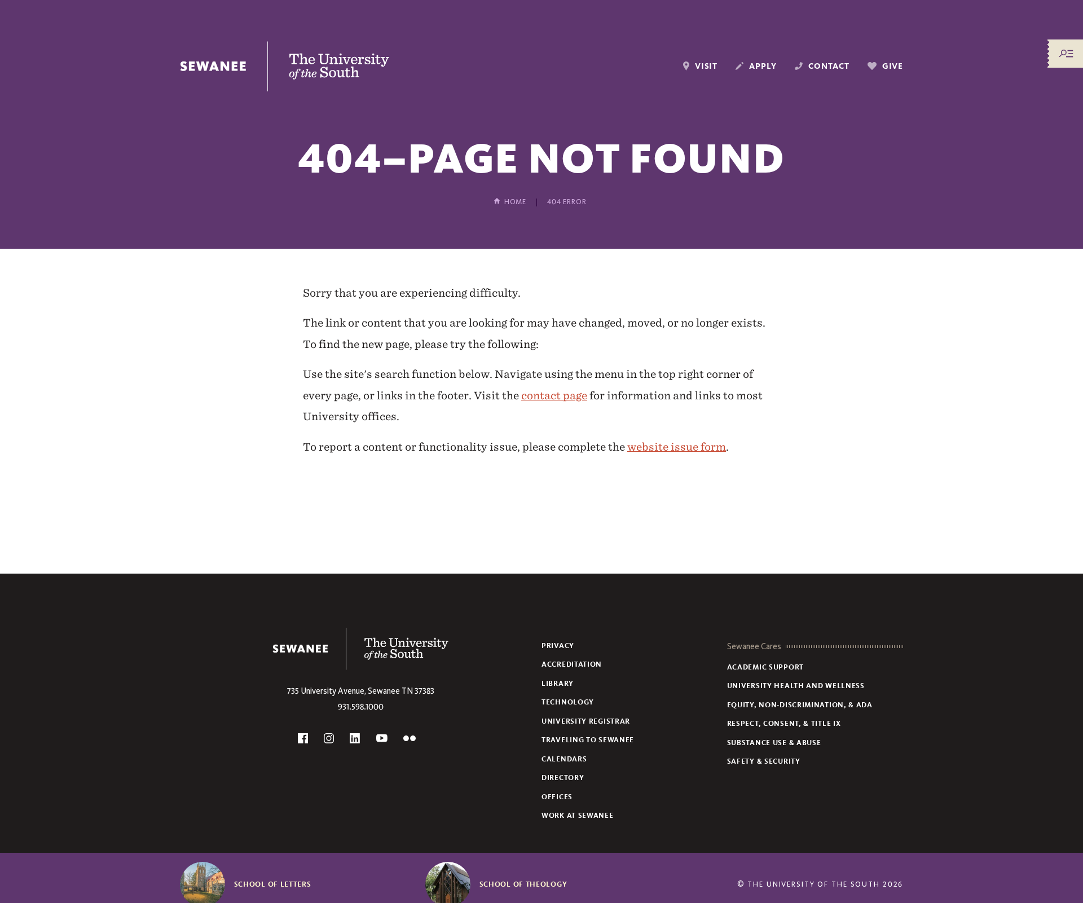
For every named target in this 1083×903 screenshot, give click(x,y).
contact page (554, 395)
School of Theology (523, 884)
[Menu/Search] (1066, 53)
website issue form (676, 447)
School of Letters (272, 884)
